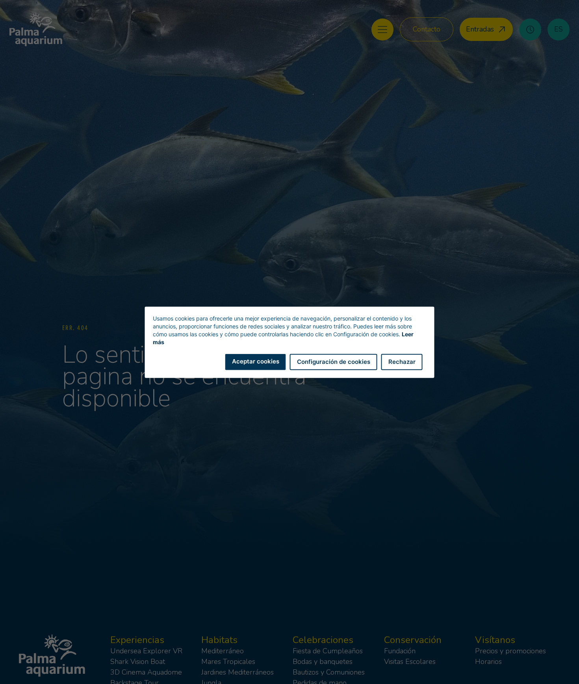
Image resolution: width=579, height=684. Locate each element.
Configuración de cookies (333, 361)
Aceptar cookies (255, 361)
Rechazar (402, 361)
